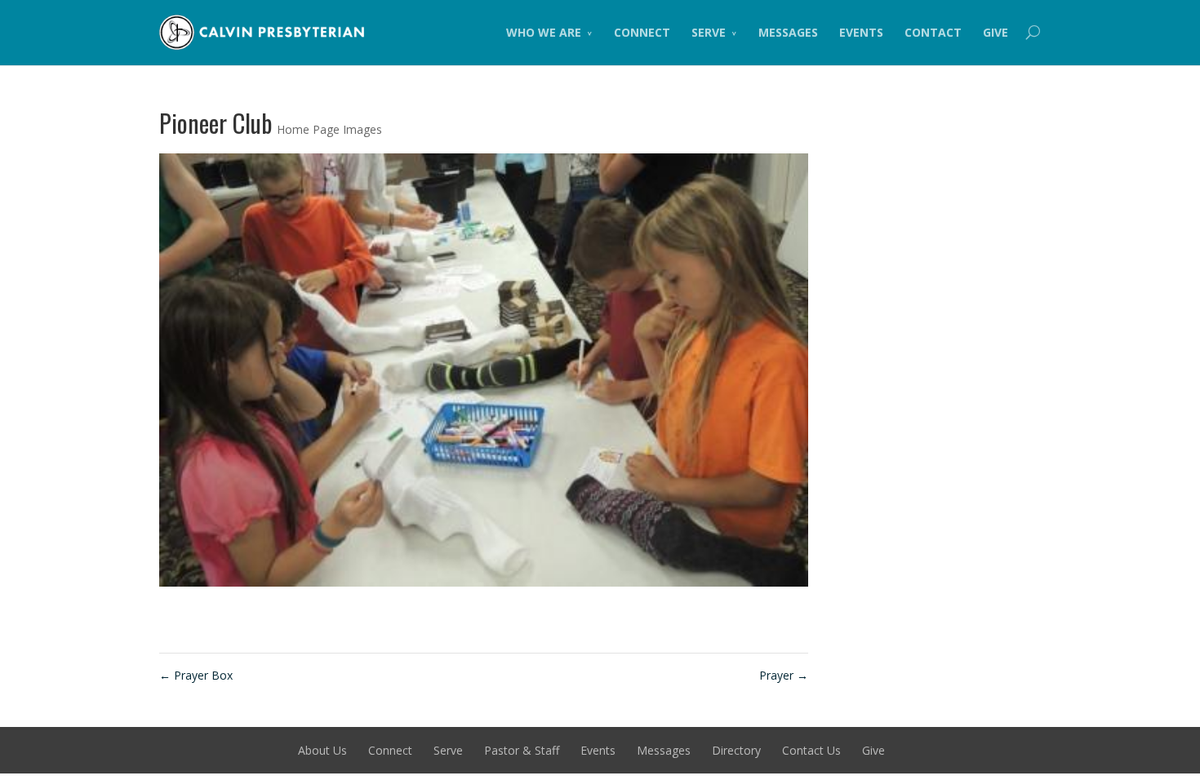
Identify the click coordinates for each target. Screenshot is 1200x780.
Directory (736, 750)
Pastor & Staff (521, 750)
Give (995, 32)
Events (861, 32)
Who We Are (543, 32)
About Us (322, 750)
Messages (788, 32)
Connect (642, 32)
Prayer (783, 675)
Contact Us (811, 750)
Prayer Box (196, 675)
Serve (708, 32)
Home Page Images (329, 129)
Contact (933, 32)
